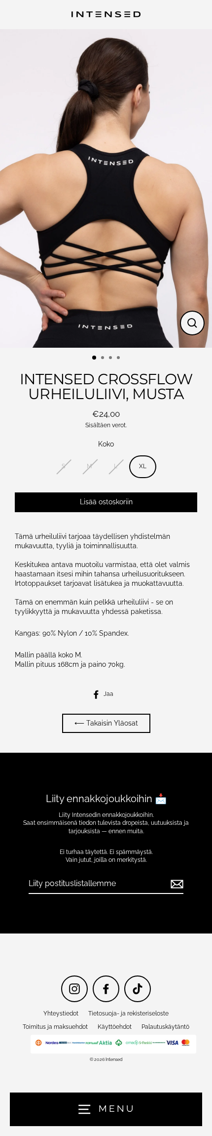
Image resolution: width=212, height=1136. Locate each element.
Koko (106, 444)
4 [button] (119, 358)
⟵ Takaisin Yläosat (106, 723)
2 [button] (103, 358)
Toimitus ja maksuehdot (55, 1026)
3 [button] (111, 358)
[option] (106, 188)
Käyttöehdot (115, 1026)
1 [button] (94, 358)
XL (142, 466)
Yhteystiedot (60, 1013)
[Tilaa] (175, 884)
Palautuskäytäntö (165, 1026)
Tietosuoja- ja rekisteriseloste (128, 1013)
